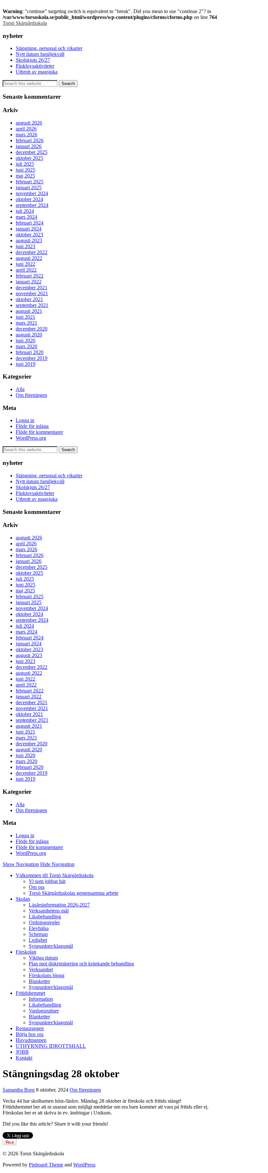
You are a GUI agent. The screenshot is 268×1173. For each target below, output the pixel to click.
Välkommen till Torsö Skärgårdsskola (54, 875)
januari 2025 (29, 187)
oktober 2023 (29, 234)
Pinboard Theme (46, 1164)
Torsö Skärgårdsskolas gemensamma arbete (73, 893)
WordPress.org (31, 438)
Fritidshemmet (30, 993)
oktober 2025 (29, 158)
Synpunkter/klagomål (51, 946)
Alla (20, 389)
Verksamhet (41, 969)
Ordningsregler (44, 922)
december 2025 (31, 152)
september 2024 (32, 205)
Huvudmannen (31, 1040)
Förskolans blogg (46, 975)
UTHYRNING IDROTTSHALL (51, 1046)
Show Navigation (21, 864)
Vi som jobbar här (47, 881)
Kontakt (24, 1058)
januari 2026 (29, 146)
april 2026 (26, 128)
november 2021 (32, 293)
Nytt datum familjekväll (40, 54)
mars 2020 (26, 346)
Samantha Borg (19, 1090)
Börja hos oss (29, 1034)
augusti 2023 (29, 240)
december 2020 (31, 329)
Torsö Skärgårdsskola (25, 23)
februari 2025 (29, 181)
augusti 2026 (29, 123)
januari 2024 (29, 228)
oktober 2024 (29, 199)
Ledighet (38, 940)
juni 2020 (25, 340)
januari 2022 (29, 281)
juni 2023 (25, 246)
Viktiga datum (43, 957)
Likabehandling (45, 916)
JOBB (22, 1052)
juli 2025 (25, 164)
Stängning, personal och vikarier (49, 48)
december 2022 (31, 252)
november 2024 (32, 193)
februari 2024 (29, 223)
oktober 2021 (29, 299)
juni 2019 (25, 364)
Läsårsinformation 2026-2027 (59, 905)
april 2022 (26, 270)
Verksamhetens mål (49, 910)
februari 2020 (29, 352)
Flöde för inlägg (32, 426)
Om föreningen (31, 395)
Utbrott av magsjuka (37, 72)
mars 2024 (26, 217)
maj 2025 (25, 175)
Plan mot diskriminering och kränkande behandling (81, 963)
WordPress (84, 1164)
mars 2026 (26, 134)
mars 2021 (26, 323)
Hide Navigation (57, 864)
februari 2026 (29, 140)
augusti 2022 (29, 258)
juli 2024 (25, 211)
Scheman (38, 934)
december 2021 (31, 287)
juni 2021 (25, 317)
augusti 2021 (29, 311)
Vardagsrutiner (44, 1010)
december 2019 (31, 358)
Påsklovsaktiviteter (35, 66)
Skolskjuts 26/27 (33, 60)
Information (41, 999)
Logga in (25, 420)
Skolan (23, 899)
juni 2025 (25, 170)
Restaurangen (30, 1028)
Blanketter (39, 981)
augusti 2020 (29, 334)
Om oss (36, 887)
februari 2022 (29, 276)
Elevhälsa (39, 928)
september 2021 (32, 305)
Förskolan (26, 952)
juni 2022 (25, 264)
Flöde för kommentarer (39, 432)
